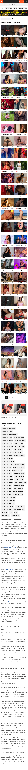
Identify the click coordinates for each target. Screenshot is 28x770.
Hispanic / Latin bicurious (20, 482)
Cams (6, 419)
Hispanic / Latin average (18, 473)
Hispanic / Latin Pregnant (7, 464)
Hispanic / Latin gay (18, 479)
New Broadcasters (23, 8)
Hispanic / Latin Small (7, 467)
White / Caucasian (6, 515)
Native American (15, 515)
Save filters (15, 18)
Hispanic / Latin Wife (17, 449)
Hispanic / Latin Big (6, 470)
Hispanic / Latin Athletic (19, 440)
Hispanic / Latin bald (6, 494)
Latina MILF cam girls (8, 602)
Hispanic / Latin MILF (6, 449)
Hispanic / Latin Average (7, 440)
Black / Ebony (5, 512)
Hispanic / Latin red (18, 488)
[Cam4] (8, 1)
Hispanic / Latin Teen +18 (7, 446)
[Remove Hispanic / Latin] (10, 19)
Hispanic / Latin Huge (17, 470)
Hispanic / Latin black (6, 485)
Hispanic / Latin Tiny (19, 464)
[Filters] (2, 8)
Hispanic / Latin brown (7, 488)
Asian (23, 509)
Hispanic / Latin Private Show (8, 500)
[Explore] (1, 1)
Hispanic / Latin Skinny (19, 437)
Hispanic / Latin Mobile (7, 509)
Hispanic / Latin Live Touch (8, 506)
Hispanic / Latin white (18, 491)
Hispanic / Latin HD (20, 506)
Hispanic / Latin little (19, 476)
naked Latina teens (9, 569)
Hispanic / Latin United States (8, 428)
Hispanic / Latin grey (6, 491)
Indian (11, 512)
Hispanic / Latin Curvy (7, 443)
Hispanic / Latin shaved (7, 476)
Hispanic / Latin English (7, 431)
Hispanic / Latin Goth (17, 452)
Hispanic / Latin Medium (18, 467)
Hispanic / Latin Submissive (8, 461)
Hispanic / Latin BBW (18, 443)
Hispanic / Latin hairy (6, 473)
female (14, 417)
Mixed (15, 512)
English (15, 8)
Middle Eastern (17, 509)
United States (9, 8)
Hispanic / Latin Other (18, 494)
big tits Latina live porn (10, 547)
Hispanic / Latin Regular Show (8, 497)
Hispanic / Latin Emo (6, 452)
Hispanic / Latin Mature (7, 455)
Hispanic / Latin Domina (7, 458)
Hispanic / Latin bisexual (7, 482)
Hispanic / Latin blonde (18, 485)
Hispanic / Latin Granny (19, 455)
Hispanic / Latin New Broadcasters (9, 434)
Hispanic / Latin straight (7, 479)
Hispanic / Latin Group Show (8, 503)
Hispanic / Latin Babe (19, 446)
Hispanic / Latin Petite (7, 437)
